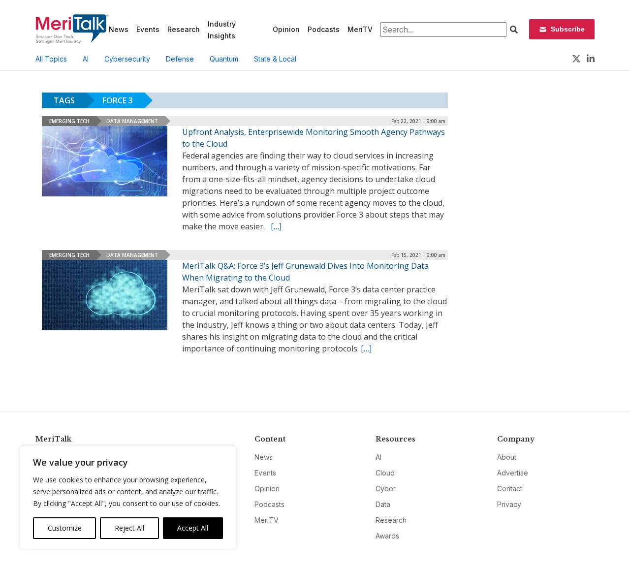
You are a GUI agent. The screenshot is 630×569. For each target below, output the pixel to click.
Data (383, 504)
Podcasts (324, 29)
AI (86, 59)
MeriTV (360, 29)
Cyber (386, 488)
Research (183, 29)
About (506, 457)
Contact (509, 488)
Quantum (224, 59)
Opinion (286, 29)
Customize (65, 528)
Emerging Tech (69, 121)
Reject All (129, 528)
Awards (387, 536)
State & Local (275, 59)
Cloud (385, 473)
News (118, 29)
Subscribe (568, 29)
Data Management (132, 121)
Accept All (192, 528)
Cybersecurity (127, 59)
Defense (180, 59)
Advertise (512, 473)
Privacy (509, 504)
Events (147, 29)
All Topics (51, 59)
